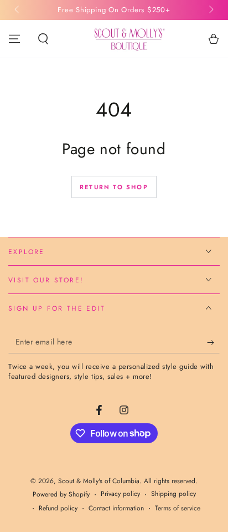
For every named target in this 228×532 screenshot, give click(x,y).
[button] (43, 39)
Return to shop (114, 187)
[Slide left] (17, 10)
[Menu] (14, 39)
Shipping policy (173, 494)
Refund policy (58, 508)
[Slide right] (210, 10)
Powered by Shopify (61, 494)
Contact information (116, 508)
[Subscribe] (213, 342)
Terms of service (177, 508)
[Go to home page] (128, 39)
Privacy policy (120, 494)
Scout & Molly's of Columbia (98, 481)
